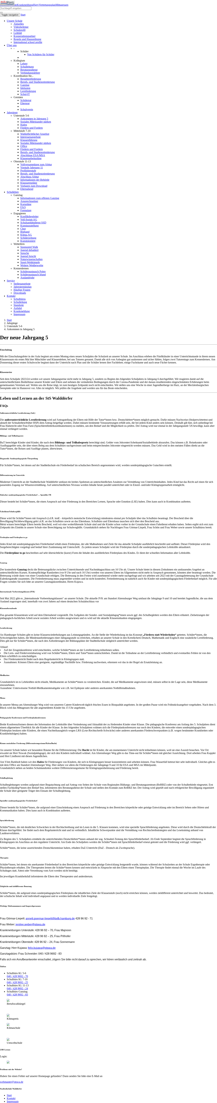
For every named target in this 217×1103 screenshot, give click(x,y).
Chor (23, 228)
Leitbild (18, 33)
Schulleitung (27, 66)
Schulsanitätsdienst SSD (33, 222)
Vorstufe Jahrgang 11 (31, 167)
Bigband (24, 231)
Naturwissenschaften (31, 259)
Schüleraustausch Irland (33, 274)
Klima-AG (26, 234)
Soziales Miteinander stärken (35, 121)
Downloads (20, 292)
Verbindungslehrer (30, 72)
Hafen (23, 124)
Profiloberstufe (28, 170)
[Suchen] (1, 12)
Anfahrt (18, 308)
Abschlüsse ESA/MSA (32, 155)
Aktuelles (19, 23)
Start (23, 14)
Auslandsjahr (27, 277)
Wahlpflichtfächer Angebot (34, 133)
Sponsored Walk (29, 247)
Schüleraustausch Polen (33, 271)
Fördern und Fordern (31, 127)
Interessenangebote (30, 137)
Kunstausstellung (29, 225)
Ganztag (24, 85)
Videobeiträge (21, 26)
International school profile (28, 42)
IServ (36, 4)
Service (11, 280)
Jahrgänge (12, 112)
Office (23, 146)
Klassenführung (28, 140)
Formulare (25, 210)
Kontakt (11, 295)
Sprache (24, 253)
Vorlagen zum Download (33, 185)
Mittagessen (62, 4)
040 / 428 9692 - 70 (17, 976)
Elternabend (26, 188)
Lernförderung (28, 91)
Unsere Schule (14, 20)
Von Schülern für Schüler (40, 54)
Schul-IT (25, 94)
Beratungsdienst (28, 69)
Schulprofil (19, 30)
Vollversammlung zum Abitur (36, 164)
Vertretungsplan (47, 4)
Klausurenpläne (28, 182)
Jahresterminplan (23, 286)
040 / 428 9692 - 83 (17, 994)
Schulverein (26, 109)
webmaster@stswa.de (11, 1081)
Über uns (12, 45)
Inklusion (25, 88)
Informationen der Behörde (34, 179)
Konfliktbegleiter (29, 216)
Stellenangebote (22, 283)
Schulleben (13, 192)
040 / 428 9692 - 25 (17, 982)
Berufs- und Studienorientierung (37, 81)
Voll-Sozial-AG (28, 219)
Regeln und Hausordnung (27, 39)
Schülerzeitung (28, 237)
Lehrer (23, 63)
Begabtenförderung (30, 78)
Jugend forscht (28, 256)
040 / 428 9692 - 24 (17, 988)
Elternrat (24, 103)
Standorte (19, 305)
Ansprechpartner (29, 201)
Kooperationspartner (24, 36)
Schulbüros (20, 299)
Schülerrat (25, 100)
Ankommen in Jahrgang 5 (34, 118)
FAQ (23, 207)
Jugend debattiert (29, 250)
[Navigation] (7, 2)
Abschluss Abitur (29, 176)
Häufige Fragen (22, 289)
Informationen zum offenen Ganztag (39, 198)
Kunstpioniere (27, 240)
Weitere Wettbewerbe (31, 265)
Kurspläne (25, 204)
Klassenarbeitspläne (31, 158)
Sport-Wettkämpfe (30, 262)
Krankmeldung (25, 4)
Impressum (19, 314)
